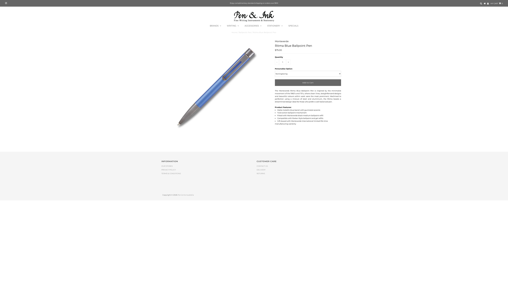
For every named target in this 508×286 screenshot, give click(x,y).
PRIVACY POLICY (168, 170)
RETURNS (261, 173)
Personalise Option (283, 69)
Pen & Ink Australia (186, 195)
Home (234, 32)
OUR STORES (167, 166)
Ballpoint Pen (245, 32)
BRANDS (214, 25)
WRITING (231, 25)
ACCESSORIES (252, 25)
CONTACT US (262, 166)
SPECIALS (293, 25)
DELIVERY (261, 170)
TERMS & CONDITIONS (171, 173)
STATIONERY (273, 25)
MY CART (497, 3)
